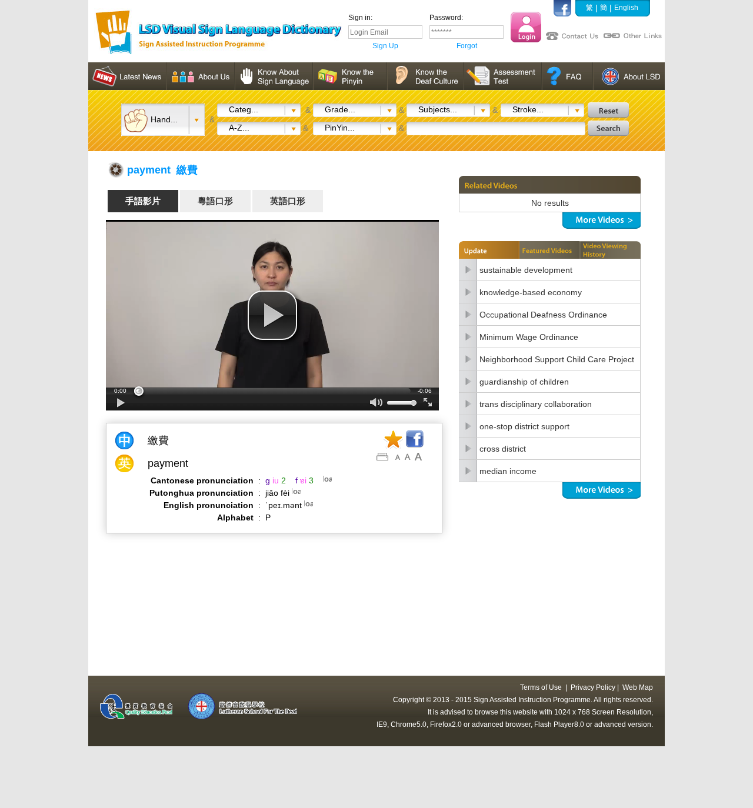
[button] (272, 315)
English (626, 8)
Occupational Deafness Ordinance (543, 314)
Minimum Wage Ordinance (528, 337)
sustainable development (525, 270)
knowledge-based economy (530, 292)
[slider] (272, 391)
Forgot (467, 46)
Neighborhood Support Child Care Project (556, 359)
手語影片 (143, 201)
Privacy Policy (593, 687)
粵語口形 (215, 201)
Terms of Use (541, 687)
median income (508, 471)
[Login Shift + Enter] (526, 27)
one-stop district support (524, 426)
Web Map (637, 687)
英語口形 (287, 201)
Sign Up (385, 46)
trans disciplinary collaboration (535, 404)
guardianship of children (524, 381)
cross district (502, 448)
